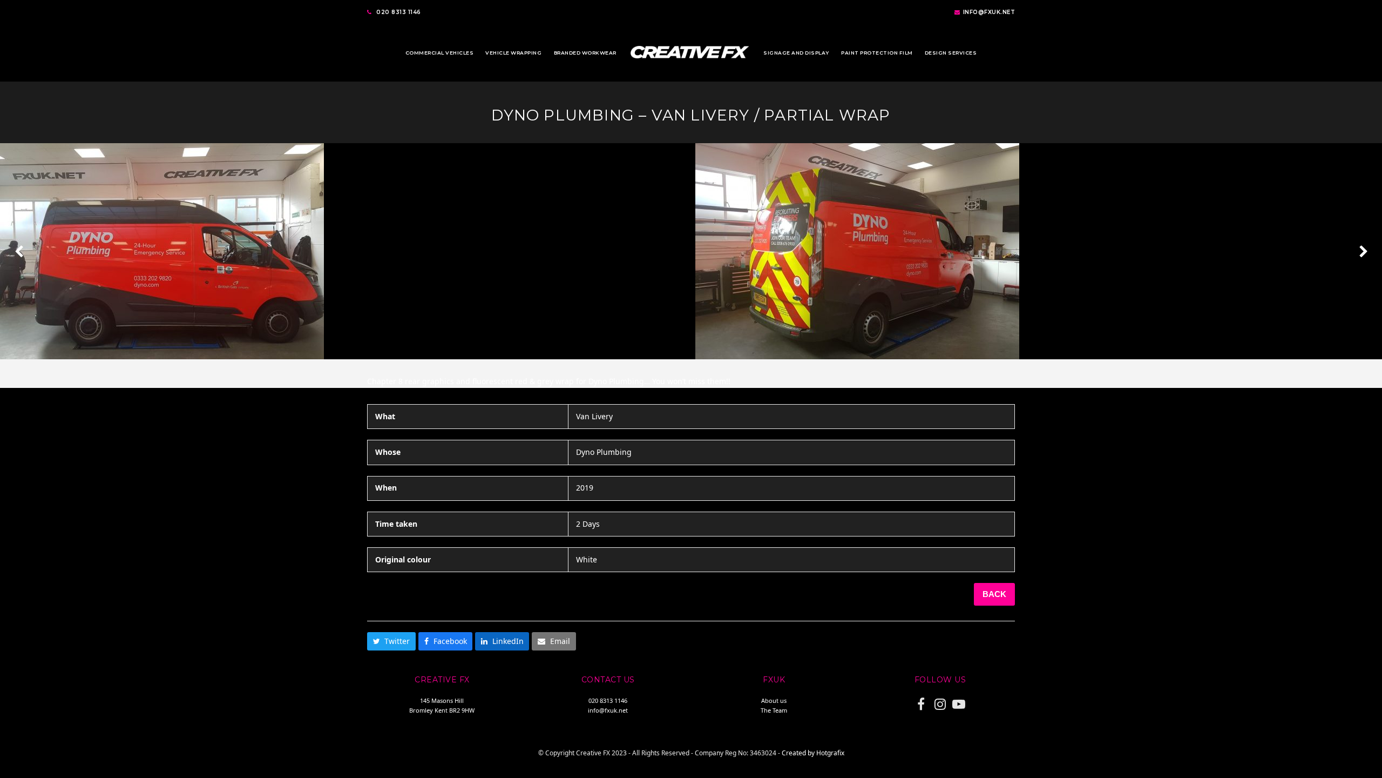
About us (774, 700)
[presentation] (19, 251)
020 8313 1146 (398, 12)
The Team (774, 710)
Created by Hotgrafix (813, 752)
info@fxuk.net (989, 12)
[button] (391, 641)
